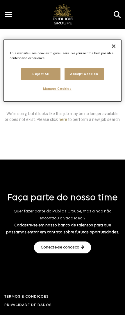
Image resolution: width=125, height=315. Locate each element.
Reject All (40, 74)
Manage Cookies (57, 89)
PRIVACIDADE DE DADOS (28, 305)
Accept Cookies (84, 74)
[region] (62, 70)
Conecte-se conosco (60, 247)
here (63, 119)
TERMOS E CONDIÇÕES (26, 296)
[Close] (113, 46)
